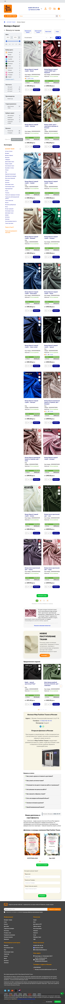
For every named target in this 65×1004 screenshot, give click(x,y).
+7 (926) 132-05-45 (46, 720)
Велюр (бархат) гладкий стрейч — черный (51, 346)
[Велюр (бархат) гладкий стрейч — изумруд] (52, 221)
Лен (6, 172)
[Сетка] (56, 37)
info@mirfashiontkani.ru (41, 949)
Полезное (36, 917)
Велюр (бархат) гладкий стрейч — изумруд (51, 237)
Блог (34, 922)
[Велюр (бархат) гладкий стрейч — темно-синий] (32, 329)
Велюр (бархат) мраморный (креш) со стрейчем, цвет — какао (32, 459)
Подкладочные (8, 188)
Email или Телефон (30, 880)
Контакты (6, 930)
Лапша (6, 170)
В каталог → (44, 655)
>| (47, 600)
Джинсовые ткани (9, 161)
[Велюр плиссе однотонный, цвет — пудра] (52, 552)
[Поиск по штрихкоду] (56, 16)
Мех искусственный (10, 178)
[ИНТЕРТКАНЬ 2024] (32, 844)
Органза (7, 182)
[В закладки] (39, 46)
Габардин (7, 159)
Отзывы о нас (7, 932)
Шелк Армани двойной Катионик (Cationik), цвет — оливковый (51, 684)
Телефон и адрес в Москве (42, 964)
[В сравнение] (39, 49)
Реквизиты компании (9, 935)
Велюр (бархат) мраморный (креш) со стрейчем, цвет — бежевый (52, 402)
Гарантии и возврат (9, 928)
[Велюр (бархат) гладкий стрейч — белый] (32, 53)
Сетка (6, 190)
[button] (23, 686)
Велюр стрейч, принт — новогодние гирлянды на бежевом (51, 126)
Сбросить (7, 139)
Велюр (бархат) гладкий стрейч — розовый (51, 458)
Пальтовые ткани (9, 184)
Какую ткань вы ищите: (31, 886)
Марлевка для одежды (10, 176)
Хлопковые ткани (9, 210)
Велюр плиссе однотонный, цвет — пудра (52, 568)
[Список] (59, 37)
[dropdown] (5, 1)
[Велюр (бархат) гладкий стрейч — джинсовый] (32, 276)
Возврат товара (8, 919)
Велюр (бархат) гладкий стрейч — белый (31, 70)
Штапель (7, 217)
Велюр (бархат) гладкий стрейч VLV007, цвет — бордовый (51, 71)
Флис (6, 206)
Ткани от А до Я (9, 227)
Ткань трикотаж (9, 200)
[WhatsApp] (43, 726)
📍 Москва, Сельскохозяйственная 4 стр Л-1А (45, 969)
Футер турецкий (9, 208)
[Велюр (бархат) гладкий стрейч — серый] (52, 276)
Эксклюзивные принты (11, 221)
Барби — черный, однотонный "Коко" (30, 683)
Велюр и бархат (9, 155)
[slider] (6, 41)
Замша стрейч (8, 163)
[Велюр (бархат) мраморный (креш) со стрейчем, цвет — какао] (32, 442)
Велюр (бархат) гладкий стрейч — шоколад (31, 125)
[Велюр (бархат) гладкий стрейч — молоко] (32, 498)
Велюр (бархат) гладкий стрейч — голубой (31, 182)
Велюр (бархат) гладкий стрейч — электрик (31, 401)
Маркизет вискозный (10, 174)
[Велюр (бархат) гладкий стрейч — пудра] (52, 165)
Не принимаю (49, 1001)
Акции (34, 919)
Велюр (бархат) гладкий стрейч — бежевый (31, 237)
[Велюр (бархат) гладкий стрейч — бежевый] (32, 221)
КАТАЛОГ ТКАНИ (11, 22)
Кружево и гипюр (9, 167)
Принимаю (57, 1001)
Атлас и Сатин (8, 151)
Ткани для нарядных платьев (12, 194)
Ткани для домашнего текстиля (11, 231)
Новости (35, 932)
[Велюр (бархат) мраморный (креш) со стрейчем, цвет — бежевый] (52, 385)
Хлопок (6, 956)
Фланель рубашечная (10, 204)
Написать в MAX (35, 9)
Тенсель (7, 192)
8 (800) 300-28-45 (33, 7)
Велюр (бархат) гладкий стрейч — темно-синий (31, 346)
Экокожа (7, 219)
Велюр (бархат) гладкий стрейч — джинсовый (31, 292)
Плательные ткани (9, 186)
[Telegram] (40, 726)
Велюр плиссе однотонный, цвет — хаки (52, 515)
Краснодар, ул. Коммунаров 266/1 (43, 956)
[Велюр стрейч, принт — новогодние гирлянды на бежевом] (52, 109)
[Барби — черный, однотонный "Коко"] (32, 672)
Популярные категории (12, 942)
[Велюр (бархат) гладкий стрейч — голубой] (32, 165)
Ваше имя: (28, 874)
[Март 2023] (52, 844)
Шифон (7, 215)
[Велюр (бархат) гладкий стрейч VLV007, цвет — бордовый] (52, 53)
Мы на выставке (37, 928)
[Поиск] (59, 16)
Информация (8, 917)
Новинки (35, 930)
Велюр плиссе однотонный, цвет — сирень (32, 568)
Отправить (42, 895)
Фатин (6, 202)
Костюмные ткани (9, 165)
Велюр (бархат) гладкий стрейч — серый (51, 292)
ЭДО (34, 939)
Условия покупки (8, 937)
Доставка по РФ (37, 924)
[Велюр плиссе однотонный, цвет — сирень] (32, 552)
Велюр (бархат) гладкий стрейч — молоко (31, 515)
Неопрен (7, 180)
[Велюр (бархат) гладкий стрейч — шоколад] (32, 109)
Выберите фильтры (17, 139)
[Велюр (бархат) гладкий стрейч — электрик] (32, 385)
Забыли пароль (37, 926)
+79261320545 (37, 967)
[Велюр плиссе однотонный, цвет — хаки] (52, 498)
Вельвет (7, 153)
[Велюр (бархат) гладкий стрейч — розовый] (52, 442)
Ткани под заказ (9, 223)
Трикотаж (6, 954)
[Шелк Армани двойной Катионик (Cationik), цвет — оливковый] (52, 672)
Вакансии (6, 939)
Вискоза (7, 157)
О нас (5, 922)
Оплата (6, 924)
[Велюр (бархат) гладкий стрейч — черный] (52, 329)
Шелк (5, 958)
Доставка (6, 926)
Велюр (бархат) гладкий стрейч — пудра (51, 182)
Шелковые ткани (9, 213)
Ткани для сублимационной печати (12, 197)
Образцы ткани (37, 937)
